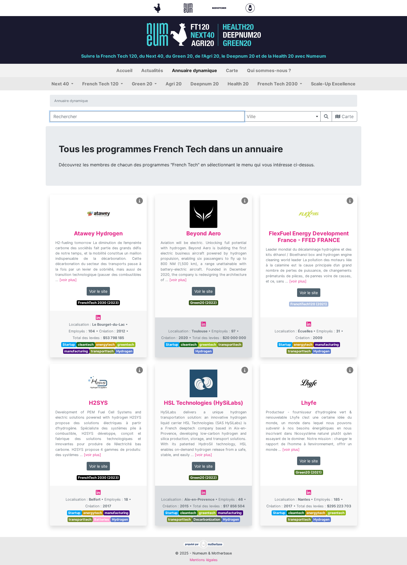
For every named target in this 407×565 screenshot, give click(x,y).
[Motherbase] (250, 7)
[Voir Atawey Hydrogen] (139, 201)
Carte (347, 116)
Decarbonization (207, 519)
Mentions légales (204, 560)
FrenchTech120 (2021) (308, 304)
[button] (62, 83)
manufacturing (76, 351)
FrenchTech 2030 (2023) (98, 303)
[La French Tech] (157, 7)
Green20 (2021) (309, 472)
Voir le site (98, 291)
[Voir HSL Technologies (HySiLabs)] (245, 370)
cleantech (86, 344)
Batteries (101, 519)
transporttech (102, 351)
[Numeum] (188, 7)
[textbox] (282, 116)
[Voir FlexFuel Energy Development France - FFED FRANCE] (350, 201)
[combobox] (282, 116)
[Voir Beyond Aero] (245, 201)
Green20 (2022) (203, 303)
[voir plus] (68, 280)
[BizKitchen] (219, 7)
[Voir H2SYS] (139, 370)
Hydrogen (124, 351)
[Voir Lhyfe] (350, 370)
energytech (105, 344)
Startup (69, 344)
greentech (125, 344)
